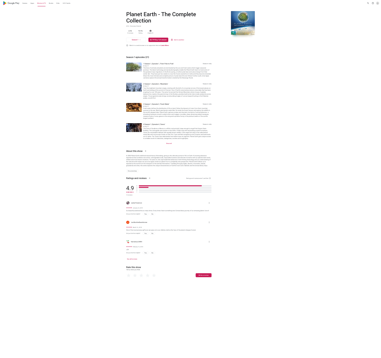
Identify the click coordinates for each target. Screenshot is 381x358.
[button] (146, 214)
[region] (166, 32)
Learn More (165, 45)
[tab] (25, 3)
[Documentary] (132, 170)
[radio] (128, 275)
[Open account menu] (377, 3)
